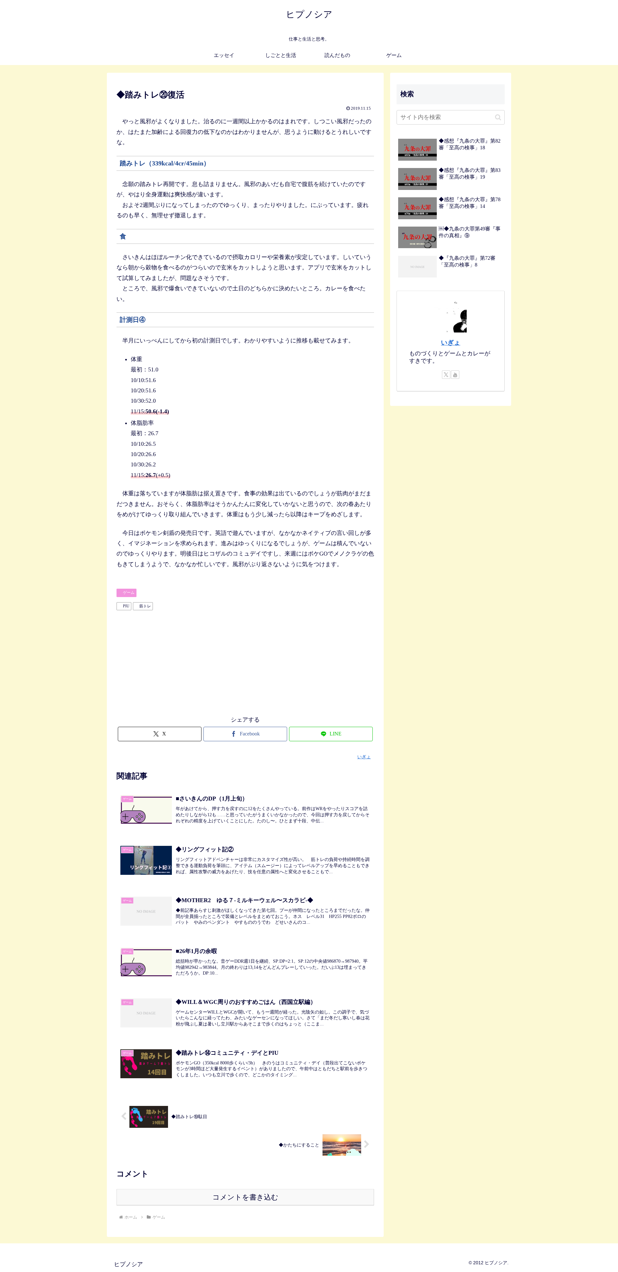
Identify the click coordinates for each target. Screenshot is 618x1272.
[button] (498, 117)
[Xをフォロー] (446, 374)
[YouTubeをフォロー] (455, 374)
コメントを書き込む (245, 1197)
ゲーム (129, 592)
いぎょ (450, 342)
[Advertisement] (245, 661)
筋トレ (145, 606)
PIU (126, 606)
